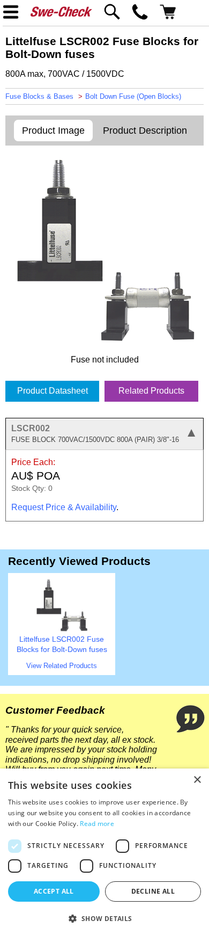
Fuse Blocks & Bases (39, 96)
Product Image (53, 130)
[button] (104, 918)
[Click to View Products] (61, 629)
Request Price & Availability (63, 507)
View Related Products (61, 666)
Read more (97, 823)
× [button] (197, 780)
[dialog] (104, 852)
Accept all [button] (54, 891)
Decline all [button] (153, 891)
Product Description (145, 130)
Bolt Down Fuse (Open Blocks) (133, 96)
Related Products (151, 390)
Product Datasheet (52, 390)
